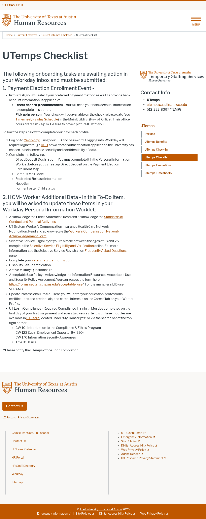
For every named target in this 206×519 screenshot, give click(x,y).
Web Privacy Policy (133, 450)
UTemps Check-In (156, 149)
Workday (17, 474)
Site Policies (129, 441)
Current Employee (27, 35)
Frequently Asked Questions (106, 251)
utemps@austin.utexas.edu (167, 105)
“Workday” (32, 140)
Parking (150, 134)
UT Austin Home (131, 433)
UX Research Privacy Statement (142, 458)
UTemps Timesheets (158, 173)
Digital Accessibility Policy (137, 445)
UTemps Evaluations (158, 165)
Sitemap (17, 482)
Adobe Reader (130, 454)
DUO (44, 145)
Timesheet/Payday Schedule (36, 119)
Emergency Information (136, 437)
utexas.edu (12, 5)
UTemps (147, 126)
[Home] (50, 20)
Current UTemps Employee (56, 35)
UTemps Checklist (157, 157)
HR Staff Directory (23, 466)
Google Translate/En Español (30, 433)
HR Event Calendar (24, 449)
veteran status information (51, 260)
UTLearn (32, 318)
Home (9, 35)
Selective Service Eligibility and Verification (62, 246)
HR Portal (18, 457)
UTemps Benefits (156, 142)
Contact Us (14, 406)
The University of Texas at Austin (101, 509)
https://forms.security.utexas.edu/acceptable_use (45, 284)
